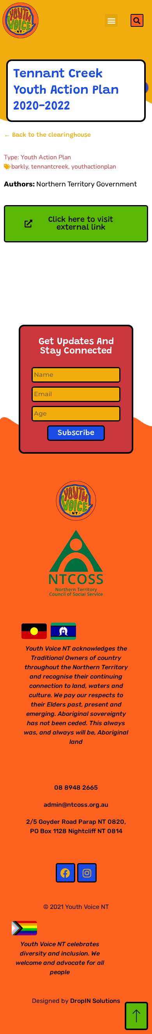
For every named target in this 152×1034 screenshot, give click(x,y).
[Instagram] (87, 873)
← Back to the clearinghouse (47, 135)
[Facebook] (65, 873)
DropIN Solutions (95, 1000)
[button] (111, 20)
